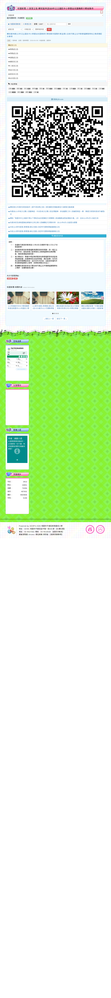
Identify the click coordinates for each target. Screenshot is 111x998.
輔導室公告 (14, 62)
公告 (9, 40)
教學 (33, 88)
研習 (55, 88)
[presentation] (9, 298)
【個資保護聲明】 (56, 534)
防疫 (93, 88)
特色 (64, 88)
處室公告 (13, 45)
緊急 (41, 88)
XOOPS (33, 526)
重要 (18, 88)
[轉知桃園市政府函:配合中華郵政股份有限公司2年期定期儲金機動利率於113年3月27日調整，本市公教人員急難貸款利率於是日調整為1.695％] (43, 298)
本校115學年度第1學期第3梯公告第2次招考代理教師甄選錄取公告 (35, 227)
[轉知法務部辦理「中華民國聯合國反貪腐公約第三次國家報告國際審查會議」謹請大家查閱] (68, 298)
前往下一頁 (62, 319)
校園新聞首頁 (15, 24)
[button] (53, 313)
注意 (100, 88)
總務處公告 (14, 58)
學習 (47, 88)
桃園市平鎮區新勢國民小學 (52, 526)
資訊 (19, 92)
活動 (10, 88)
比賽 (71, 88)
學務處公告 (14, 53)
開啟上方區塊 (101, 12)
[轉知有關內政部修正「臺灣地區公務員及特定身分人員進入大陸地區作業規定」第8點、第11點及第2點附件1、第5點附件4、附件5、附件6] (92, 298)
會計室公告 (14, 70)
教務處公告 (14, 49)
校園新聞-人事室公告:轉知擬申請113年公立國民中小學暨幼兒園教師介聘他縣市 (55, 8)
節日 (79, 88)
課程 (27, 92)
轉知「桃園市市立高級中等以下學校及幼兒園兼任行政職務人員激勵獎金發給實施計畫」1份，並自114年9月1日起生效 (54, 218)
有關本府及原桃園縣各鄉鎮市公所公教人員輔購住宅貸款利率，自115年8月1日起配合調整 (43, 223)
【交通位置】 (60, 529)
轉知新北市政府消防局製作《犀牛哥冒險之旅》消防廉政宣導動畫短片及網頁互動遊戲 (42, 207)
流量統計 (17, 474)
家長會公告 (14, 74)
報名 (25, 88)
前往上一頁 (49, 319)
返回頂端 (100, 529)
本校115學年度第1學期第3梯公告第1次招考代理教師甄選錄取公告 (35, 231)
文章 (35, 92)
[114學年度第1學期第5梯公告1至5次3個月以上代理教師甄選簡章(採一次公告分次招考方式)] (18, 298)
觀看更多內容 (58, 236)
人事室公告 (27, 24)
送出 (49, 29)
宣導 (85, 88)
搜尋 (69, 24)
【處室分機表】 (58, 531)
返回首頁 (90, 529)
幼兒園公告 (14, 78)
